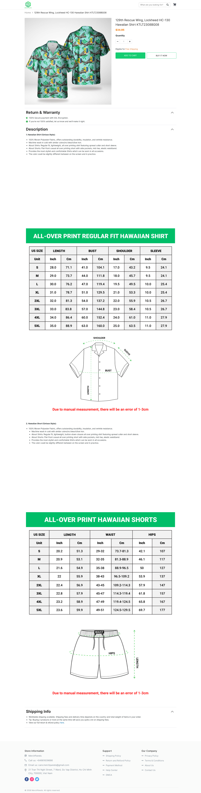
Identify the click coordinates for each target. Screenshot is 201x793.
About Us (149, 765)
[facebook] (27, 779)
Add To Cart (130, 55)
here (62, 722)
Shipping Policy (113, 755)
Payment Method (113, 765)
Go (167, 4)
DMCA (108, 775)
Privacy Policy (151, 755)
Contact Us (149, 770)
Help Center (111, 770)
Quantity (120, 35)
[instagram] (32, 779)
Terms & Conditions (154, 760)
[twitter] (37, 779)
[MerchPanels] (28, 4)
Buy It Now (161, 55)
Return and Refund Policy (117, 760)
